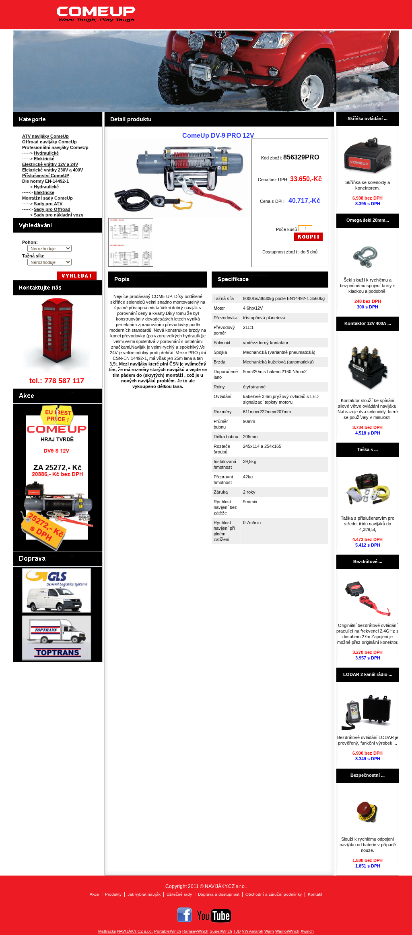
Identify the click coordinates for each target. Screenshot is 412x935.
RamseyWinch (195, 931)
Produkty (113, 894)
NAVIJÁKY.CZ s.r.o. (135, 931)
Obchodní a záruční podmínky (273, 894)
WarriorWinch (287, 931)
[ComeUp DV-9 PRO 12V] (179, 216)
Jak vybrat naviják (144, 894)
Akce (94, 894)
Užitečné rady (179, 894)
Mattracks (107, 931)
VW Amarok (252, 931)
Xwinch (307, 931)
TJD (237, 931)
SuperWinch (221, 931)
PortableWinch (167, 931)
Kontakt (315, 894)
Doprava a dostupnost (218, 894)
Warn (269, 931)
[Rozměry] (131, 264)
